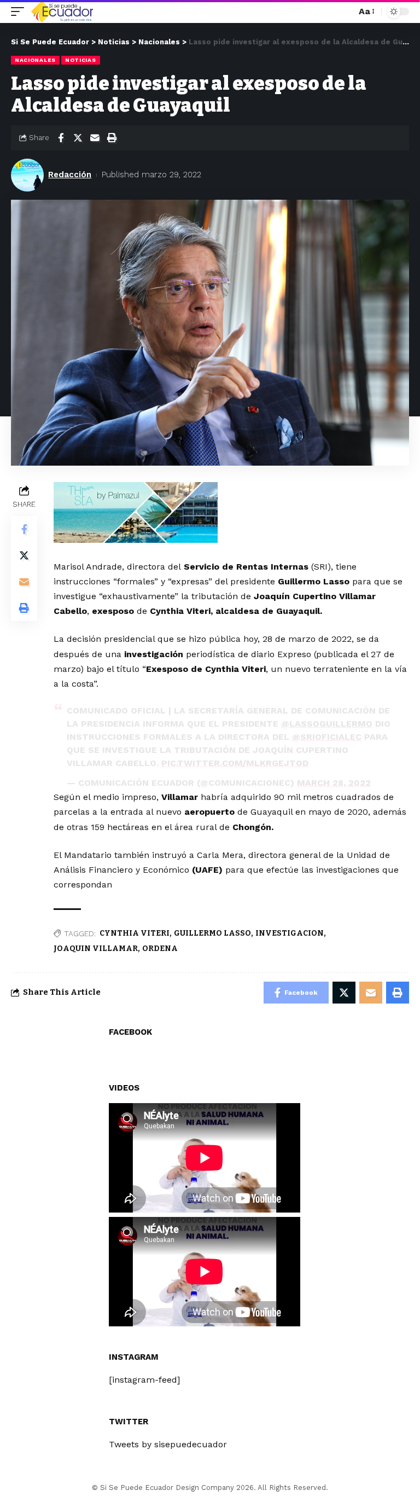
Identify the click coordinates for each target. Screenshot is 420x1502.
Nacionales (35, 60)
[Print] (111, 138)
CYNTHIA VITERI (135, 933)
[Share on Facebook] (60, 138)
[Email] (94, 138)
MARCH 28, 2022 (334, 783)
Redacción (69, 174)
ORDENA (160, 948)
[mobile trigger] (20, 11)
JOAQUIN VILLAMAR (96, 948)
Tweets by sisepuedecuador (168, 1444)
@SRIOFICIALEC (326, 737)
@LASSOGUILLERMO (326, 723)
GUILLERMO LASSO (212, 933)
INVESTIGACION (289, 933)
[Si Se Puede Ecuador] (62, 11)
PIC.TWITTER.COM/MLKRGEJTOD (234, 763)
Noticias (80, 60)
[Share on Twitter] (77, 138)
